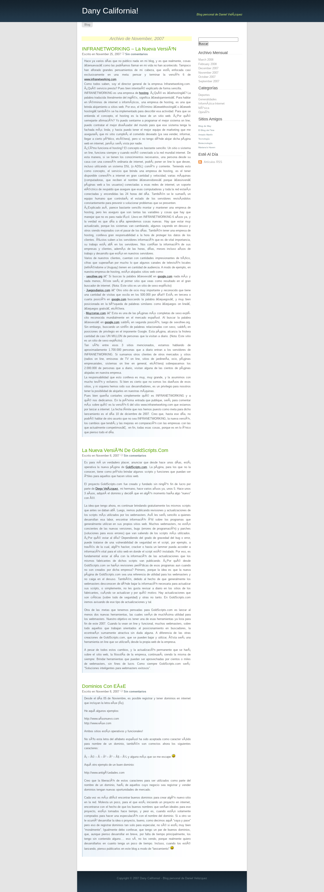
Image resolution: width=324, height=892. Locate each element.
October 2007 (207, 76)
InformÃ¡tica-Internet (211, 103)
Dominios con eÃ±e (104, 686)
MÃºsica (203, 108)
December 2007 (208, 68)
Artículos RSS (213, 162)
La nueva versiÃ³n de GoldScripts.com (125, 450)
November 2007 (208, 72)
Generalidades (207, 99)
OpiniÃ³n (203, 112)
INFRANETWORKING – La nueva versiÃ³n (129, 49)
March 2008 (205, 59)
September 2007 (208, 81)
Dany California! (110, 10)
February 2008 (207, 64)
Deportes (204, 95)
